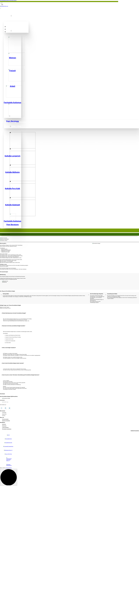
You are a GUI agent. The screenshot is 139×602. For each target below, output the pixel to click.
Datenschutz (4, 425)
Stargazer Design (9, 467)
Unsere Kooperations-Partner (18, 32)
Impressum (4, 424)
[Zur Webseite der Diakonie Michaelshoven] (9, 465)
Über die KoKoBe (13, 27)
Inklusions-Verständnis (6, 420)
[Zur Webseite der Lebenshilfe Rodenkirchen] (8, 446)
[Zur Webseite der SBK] (8, 442)
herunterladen (2, 400)
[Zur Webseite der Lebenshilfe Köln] (8, 438)
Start (4, 11)
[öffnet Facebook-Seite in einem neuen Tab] (5, 408)
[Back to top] (8, 477)
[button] (3, 237)
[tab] (11, 122)
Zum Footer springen (12, 0)
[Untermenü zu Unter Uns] (11, 15)
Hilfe (2, 4)
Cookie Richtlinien (5, 427)
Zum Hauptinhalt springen (4, 0)
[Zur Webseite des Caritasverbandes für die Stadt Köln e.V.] (9, 460)
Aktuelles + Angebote (10, 13)
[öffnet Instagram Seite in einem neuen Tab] (1, 408)
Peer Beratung (12, 224)
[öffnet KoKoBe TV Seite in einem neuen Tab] (9, 408)
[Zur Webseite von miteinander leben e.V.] (8, 450)
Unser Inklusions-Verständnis (17, 29)
